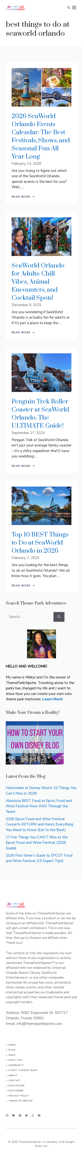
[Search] (58, 617)
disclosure (16, 1085)
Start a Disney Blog (23, 1070)
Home (11, 1044)
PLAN (11, 1049)
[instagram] (7, 1115)
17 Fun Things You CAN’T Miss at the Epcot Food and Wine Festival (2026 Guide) (37, 843)
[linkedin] (39, 1115)
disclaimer (16, 1090)
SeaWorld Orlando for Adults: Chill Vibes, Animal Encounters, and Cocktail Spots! (38, 282)
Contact (14, 1080)
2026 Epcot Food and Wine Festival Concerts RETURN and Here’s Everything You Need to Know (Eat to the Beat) (39, 824)
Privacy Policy (18, 1095)
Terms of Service (20, 1100)
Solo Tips (15, 1060)
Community (16, 1065)
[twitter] (13, 1115)
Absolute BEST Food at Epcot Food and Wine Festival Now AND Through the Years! (39, 806)
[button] (68, 8)
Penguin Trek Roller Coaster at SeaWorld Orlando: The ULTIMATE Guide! (40, 414)
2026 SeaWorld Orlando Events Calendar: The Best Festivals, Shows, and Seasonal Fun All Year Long (41, 136)
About (13, 1075)
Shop (12, 1055)
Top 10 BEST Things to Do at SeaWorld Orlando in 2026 (40, 543)
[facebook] (32, 1115)
